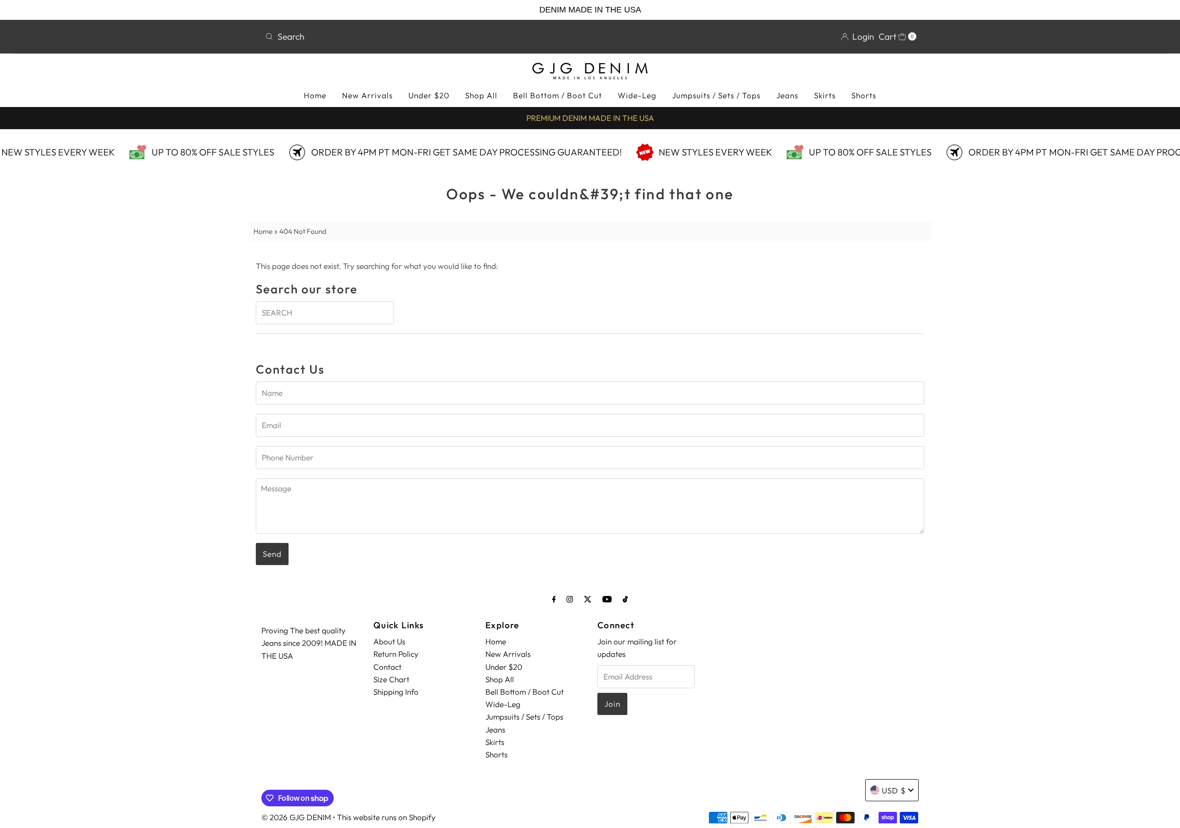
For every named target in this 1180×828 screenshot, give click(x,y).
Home (315, 95)
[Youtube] (607, 599)
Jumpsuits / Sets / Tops (716, 95)
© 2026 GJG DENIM (296, 817)
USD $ (894, 790)
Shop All (481, 95)
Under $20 (428, 95)
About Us (389, 641)
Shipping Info (396, 692)
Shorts (863, 95)
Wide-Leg (637, 95)
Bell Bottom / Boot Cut (557, 95)
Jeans (787, 95)
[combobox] (423, 36)
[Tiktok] (625, 599)
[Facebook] (554, 599)
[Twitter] (587, 599)
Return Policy (396, 654)
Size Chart (391, 679)
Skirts (825, 95)
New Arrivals (367, 95)
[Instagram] (569, 599)
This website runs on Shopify (386, 817)
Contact (387, 667)
